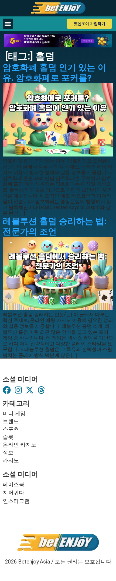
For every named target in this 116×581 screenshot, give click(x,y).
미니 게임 (14, 413)
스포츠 (11, 429)
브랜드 (11, 421)
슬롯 (8, 437)
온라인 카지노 (19, 444)
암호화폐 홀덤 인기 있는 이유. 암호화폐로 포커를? (54, 72)
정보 (8, 452)
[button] (8, 24)
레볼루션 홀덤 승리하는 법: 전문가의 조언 (55, 226)
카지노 (11, 460)
